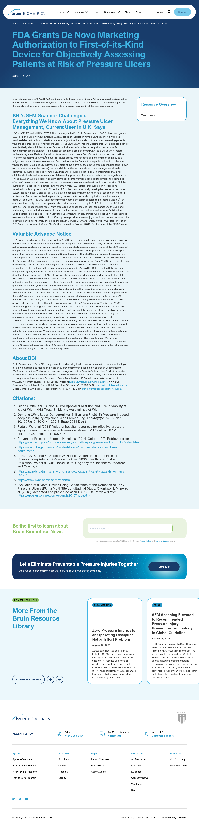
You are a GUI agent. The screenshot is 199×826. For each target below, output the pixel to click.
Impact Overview (100, 759)
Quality (62, 777)
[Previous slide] (50, 679)
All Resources (139, 759)
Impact (96, 11)
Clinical (62, 765)
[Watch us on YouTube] (26, 797)
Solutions (63, 759)
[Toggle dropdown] (67, 12)
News (139, 11)
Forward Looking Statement (173, 817)
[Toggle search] (169, 12)
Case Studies (98, 771)
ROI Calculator (99, 765)
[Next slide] (59, 679)
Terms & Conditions (147, 817)
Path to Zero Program (24, 777)
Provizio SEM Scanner (24, 765)
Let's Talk (164, 566)
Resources (28, 23)
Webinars (136, 784)
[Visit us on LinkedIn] (13, 797)
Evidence (136, 771)
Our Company (177, 759)
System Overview (22, 759)
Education (136, 765)
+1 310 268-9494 (74, 735)
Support (160, 11)
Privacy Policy (145, 541)
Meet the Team (178, 765)
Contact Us (114, 735)
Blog (133, 790)
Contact (182, 11)
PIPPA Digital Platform (24, 771)
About (128, 11)
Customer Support (163, 735)
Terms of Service (162, 541)
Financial (63, 771)
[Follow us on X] (19, 797)
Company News (139, 777)
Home (15, 23)
